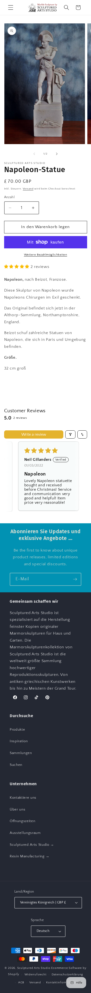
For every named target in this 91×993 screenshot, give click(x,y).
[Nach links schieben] (34, 153)
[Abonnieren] (75, 579)
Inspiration (19, 741)
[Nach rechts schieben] (56, 153)
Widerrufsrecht (36, 974)
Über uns (17, 809)
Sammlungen (21, 753)
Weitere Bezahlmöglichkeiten (45, 254)
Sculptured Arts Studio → (32, 845)
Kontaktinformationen (62, 982)
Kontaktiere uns (23, 798)
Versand (28, 188)
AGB (21, 982)
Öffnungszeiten (22, 821)
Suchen (16, 765)
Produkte (17, 729)
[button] (11, 7)
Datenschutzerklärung (67, 974)
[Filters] (70, 434)
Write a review (33, 434)
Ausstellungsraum (25, 833)
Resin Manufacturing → (30, 856)
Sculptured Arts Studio (33, 968)
